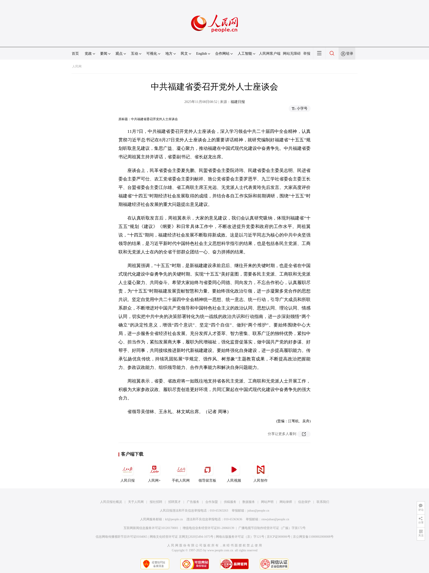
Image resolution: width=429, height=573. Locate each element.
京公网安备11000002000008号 (313, 536)
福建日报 (238, 102)
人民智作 (260, 480)
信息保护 (304, 502)
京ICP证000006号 (278, 536)
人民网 (77, 66)
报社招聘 (156, 502)
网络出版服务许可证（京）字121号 (240, 536)
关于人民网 (136, 502)
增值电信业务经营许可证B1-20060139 (208, 528)
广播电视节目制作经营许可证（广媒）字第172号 (272, 528)
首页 (75, 53)
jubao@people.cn (258, 510)
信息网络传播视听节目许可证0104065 (121, 536)
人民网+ (154, 480)
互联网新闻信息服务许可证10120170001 (151, 528)
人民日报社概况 (111, 502)
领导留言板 (207, 480)
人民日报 (127, 480)
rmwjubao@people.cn (275, 519)
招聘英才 (174, 502)
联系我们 (323, 502)
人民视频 (234, 480)
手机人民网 (181, 480)
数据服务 (248, 502)
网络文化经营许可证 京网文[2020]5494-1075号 (181, 536)
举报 (306, 53)
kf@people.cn (174, 519)
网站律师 (286, 502)
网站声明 (267, 502)
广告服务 (193, 502)
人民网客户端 (269, 53)
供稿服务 (230, 502)
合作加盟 (211, 502)
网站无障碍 (292, 53)
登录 (349, 53)
